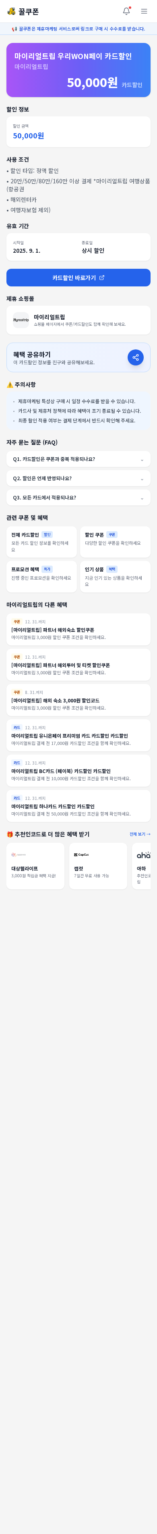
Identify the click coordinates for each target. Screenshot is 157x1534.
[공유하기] (136, 357)
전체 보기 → (140, 834)
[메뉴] (144, 11)
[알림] (126, 11)
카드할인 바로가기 (74, 278)
